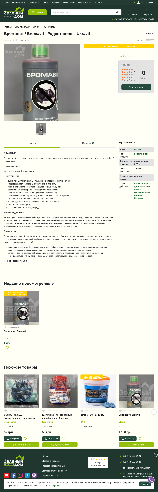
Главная (8, 27)
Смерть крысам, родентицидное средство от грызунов (19, 416)
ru (134, 2)
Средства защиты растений (27, 27)
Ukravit (137, 149)
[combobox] (86, 12)
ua (130, 2)
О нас (45, 456)
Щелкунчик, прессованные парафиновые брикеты (57, 416)
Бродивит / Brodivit (129, 415)
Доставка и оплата (50, 461)
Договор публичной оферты (55, 471)
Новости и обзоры (50, 476)
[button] (154, 411)
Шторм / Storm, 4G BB (92, 415)
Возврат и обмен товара (53, 466)
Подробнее (56, 485)
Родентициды (49, 27)
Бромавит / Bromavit (15, 331)
